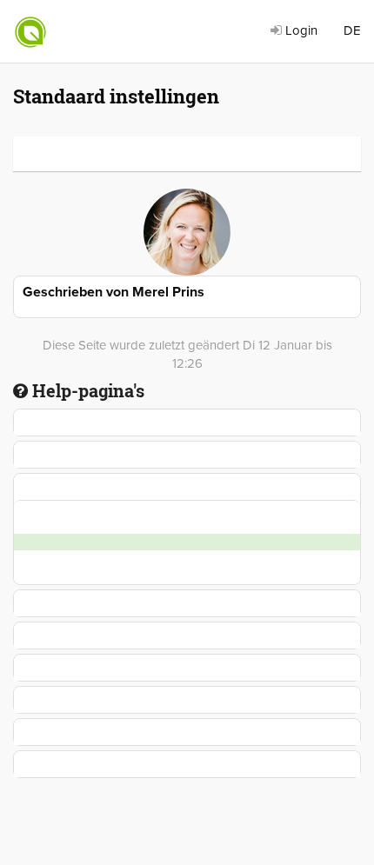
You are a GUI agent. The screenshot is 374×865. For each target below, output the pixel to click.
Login (299, 30)
